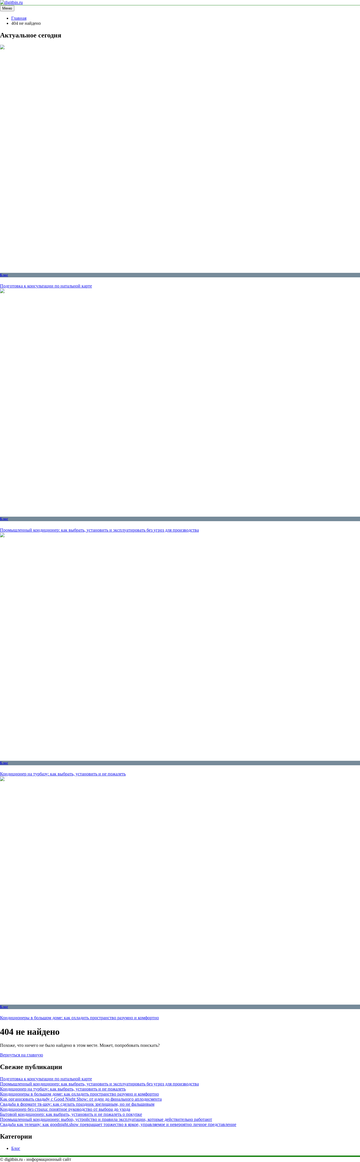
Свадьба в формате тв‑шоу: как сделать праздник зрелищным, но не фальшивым (77, 1104)
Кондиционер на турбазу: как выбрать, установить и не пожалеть (63, 773)
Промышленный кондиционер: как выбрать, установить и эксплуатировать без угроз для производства (99, 530)
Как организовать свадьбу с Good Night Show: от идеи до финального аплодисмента (81, 1099)
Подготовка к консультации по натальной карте (46, 286)
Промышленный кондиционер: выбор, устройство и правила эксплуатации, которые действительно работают (106, 1119)
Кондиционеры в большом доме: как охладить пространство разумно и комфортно (79, 1017)
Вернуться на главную (21, 1054)
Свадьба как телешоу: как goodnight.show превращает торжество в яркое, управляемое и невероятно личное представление (118, 1124)
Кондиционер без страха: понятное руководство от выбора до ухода (65, 1109)
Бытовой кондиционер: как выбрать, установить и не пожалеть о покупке (71, 1114)
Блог (4, 275)
